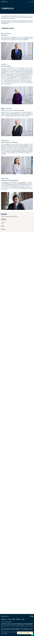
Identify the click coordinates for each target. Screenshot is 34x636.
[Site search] (29, 1)
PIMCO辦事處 (3, 229)
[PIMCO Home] (4, 1)
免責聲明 (13, 619)
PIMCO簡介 (3, 222)
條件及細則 (9, 619)
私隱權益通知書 (3, 619)
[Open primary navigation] (32, 1)
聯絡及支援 (3, 219)
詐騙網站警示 (18, 619)
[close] (31, 632)
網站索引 (23, 619)
